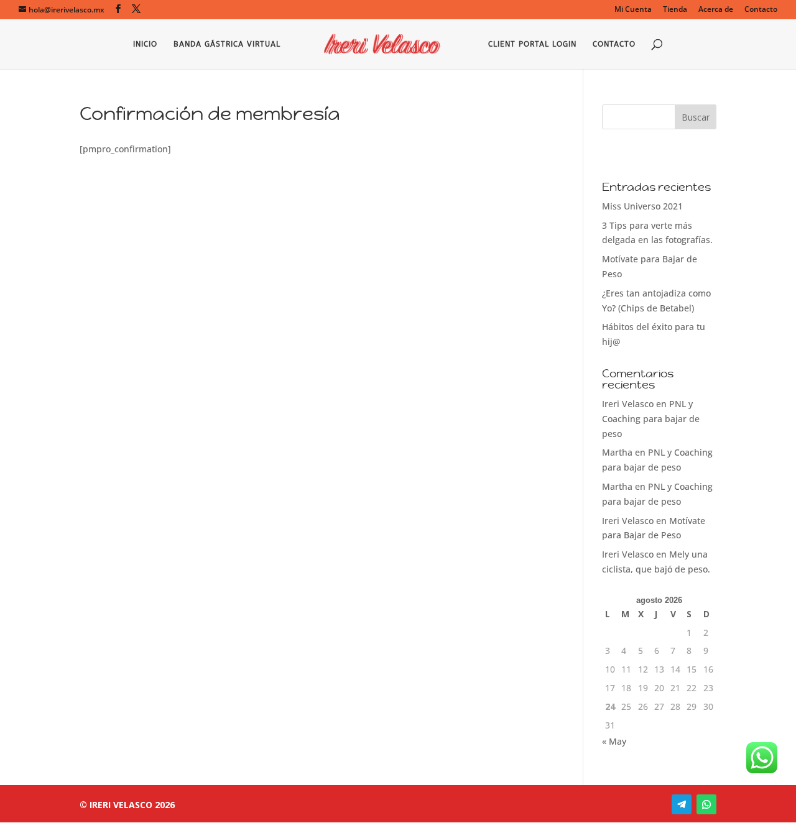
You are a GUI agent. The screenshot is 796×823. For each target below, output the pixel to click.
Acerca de (715, 10)
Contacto (760, 10)
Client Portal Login (532, 44)
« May (614, 741)
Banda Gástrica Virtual (227, 44)
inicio (145, 44)
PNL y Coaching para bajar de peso (651, 418)
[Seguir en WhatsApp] (706, 804)
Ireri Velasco (628, 404)
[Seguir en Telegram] (682, 804)
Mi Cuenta (633, 10)
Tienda (675, 10)
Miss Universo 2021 (642, 206)
